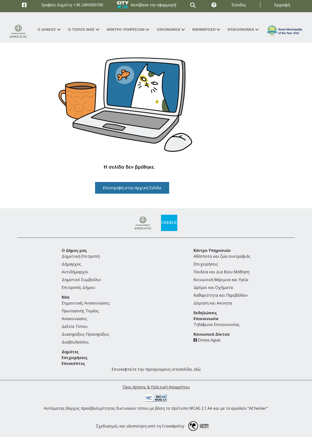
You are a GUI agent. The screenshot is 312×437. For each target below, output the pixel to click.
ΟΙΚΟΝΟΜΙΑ (168, 29)
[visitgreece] (169, 223)
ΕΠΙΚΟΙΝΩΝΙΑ (241, 29)
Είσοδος (239, 5)
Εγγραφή (282, 5)
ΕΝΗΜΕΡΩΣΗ (203, 29)
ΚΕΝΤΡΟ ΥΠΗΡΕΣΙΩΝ (126, 29)
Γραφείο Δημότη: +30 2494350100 (72, 5)
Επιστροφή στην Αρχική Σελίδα (132, 187)
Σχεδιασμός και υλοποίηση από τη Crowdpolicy (140, 426)
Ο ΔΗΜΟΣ (47, 29)
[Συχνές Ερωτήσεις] (213, 5)
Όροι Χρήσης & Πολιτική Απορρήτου (156, 387)
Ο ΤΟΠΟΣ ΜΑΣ (81, 29)
